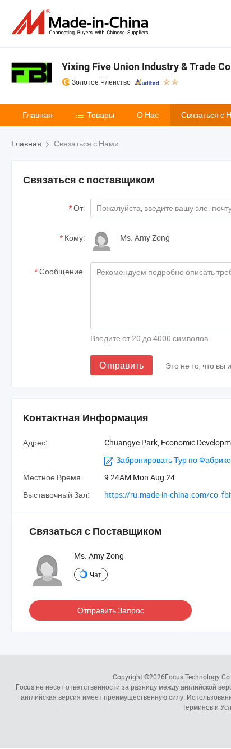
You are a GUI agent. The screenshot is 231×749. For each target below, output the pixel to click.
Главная (37, 114)
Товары (100, 114)
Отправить (121, 365)
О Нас (148, 114)
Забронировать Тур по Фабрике (173, 459)
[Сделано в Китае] (82, 22)
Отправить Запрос (110, 610)
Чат (95, 574)
